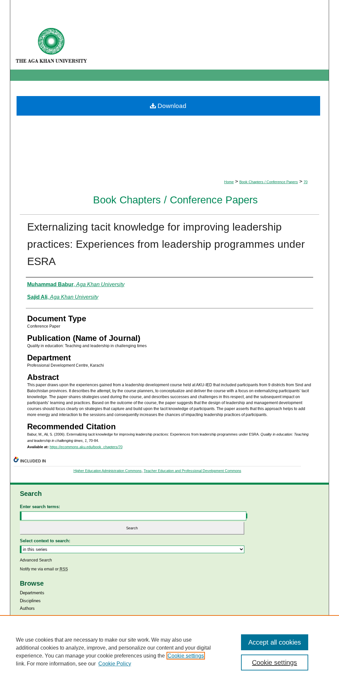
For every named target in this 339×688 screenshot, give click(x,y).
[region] (169, 651)
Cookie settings (186, 656)
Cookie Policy (114, 663)
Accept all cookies (274, 642)
